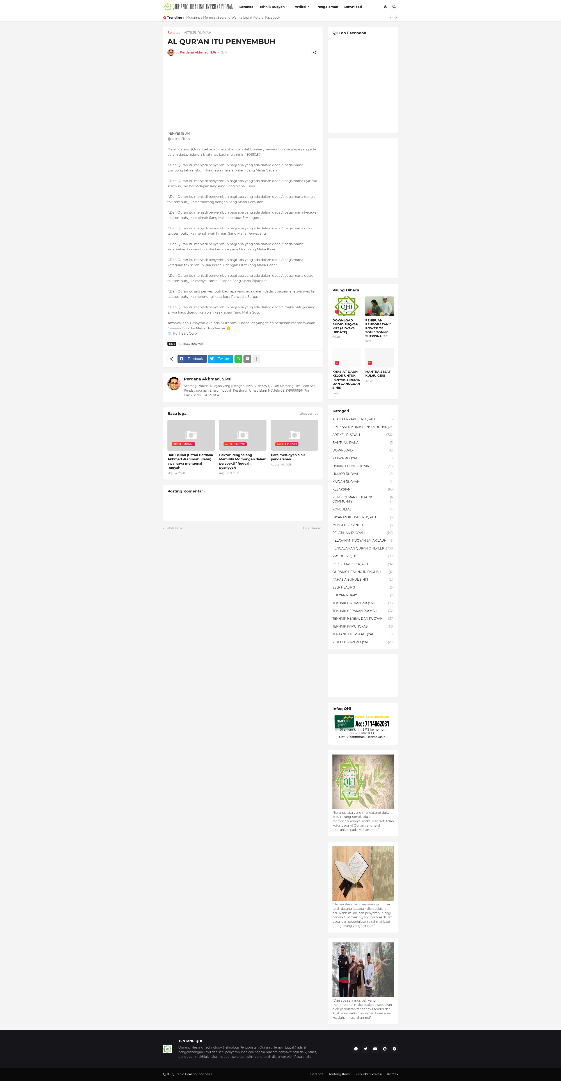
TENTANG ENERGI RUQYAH (363, 634)
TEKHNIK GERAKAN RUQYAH (363, 611)
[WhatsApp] (238, 359)
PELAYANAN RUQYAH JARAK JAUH (363, 540)
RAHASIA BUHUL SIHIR (363, 580)
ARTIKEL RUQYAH (197, 33)
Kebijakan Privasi (369, 1074)
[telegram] (394, 1049)
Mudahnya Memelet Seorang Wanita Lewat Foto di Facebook (233, 18)
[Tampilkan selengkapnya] (256, 359)
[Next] (396, 17)
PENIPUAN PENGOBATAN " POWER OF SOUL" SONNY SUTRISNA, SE (378, 328)
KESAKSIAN (363, 489)
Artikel (300, 7)
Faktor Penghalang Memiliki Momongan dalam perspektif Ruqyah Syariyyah (242, 461)
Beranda (246, 7)
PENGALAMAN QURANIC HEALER (363, 548)
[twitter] (365, 1049)
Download (353, 7)
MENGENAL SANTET (363, 525)
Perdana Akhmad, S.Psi (207, 379)
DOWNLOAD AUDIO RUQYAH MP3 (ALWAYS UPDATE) (345, 326)
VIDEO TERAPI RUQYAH (363, 642)
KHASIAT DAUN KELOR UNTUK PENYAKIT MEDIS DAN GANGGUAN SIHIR (346, 380)
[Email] (247, 359)
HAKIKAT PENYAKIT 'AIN (363, 466)
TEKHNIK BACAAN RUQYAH (363, 603)
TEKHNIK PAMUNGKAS (363, 626)
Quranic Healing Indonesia (192, 1074)
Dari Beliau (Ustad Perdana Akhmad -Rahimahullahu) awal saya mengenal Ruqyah (190, 461)
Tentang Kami (339, 1074)
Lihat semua (308, 413)
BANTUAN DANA (363, 443)
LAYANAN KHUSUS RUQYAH (363, 517)
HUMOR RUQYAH (363, 474)
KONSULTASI (363, 509)
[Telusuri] (394, 7)
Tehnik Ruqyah (272, 7)
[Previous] (390, 17)
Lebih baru (174, 528)
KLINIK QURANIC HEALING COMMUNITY (362, 499)
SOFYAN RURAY (363, 595)
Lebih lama (311, 528)
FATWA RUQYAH (363, 458)
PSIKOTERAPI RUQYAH (363, 564)
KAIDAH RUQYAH (363, 482)
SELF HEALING (363, 587)
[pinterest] (385, 1049)
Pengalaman (327, 7)
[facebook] (356, 1049)
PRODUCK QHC (363, 556)
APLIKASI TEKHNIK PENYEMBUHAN (363, 427)
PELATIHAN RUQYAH (363, 533)
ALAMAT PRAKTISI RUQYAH (363, 419)
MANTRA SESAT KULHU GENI (378, 374)
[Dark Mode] (386, 7)
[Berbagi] (314, 52)
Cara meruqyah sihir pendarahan (288, 457)
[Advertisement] (242, 96)
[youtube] (375, 1049)
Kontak (392, 1074)
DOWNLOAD (363, 450)
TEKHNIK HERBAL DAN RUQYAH (363, 619)
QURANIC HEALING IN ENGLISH (363, 572)
